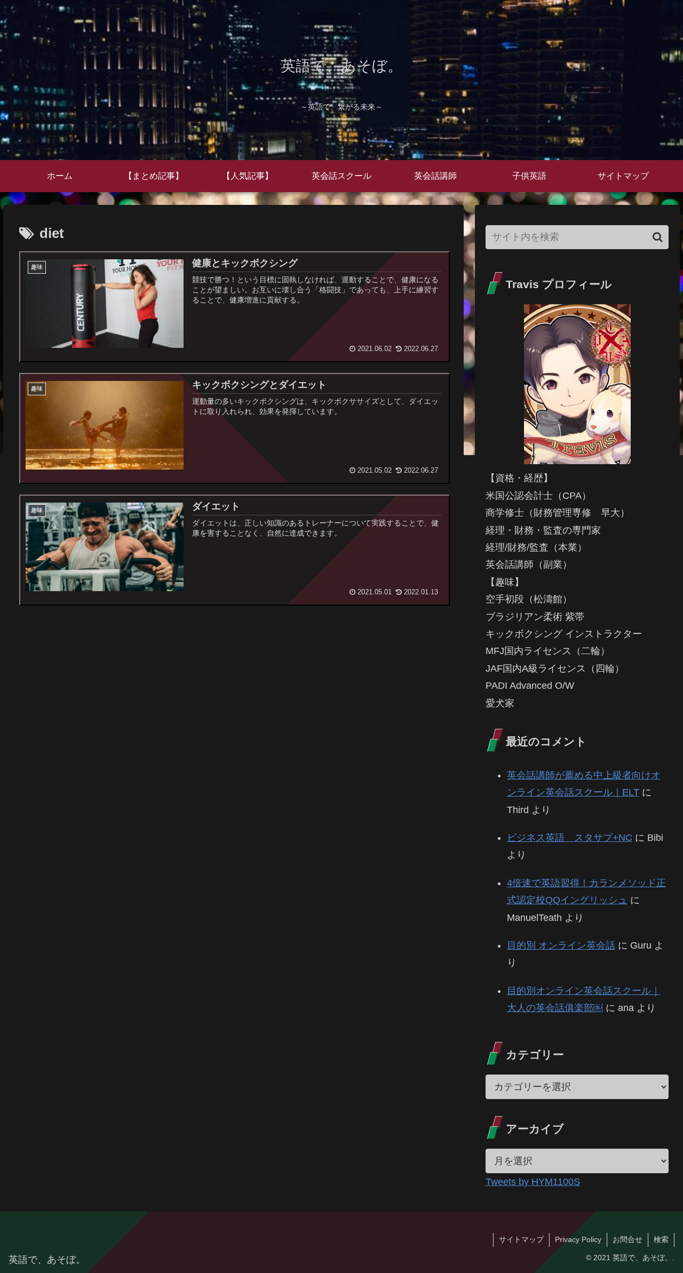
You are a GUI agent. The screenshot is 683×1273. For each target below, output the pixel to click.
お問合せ (627, 1239)
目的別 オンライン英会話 (561, 945)
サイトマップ (521, 1239)
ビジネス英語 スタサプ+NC (569, 837)
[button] (657, 237)
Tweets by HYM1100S (533, 1181)
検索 (661, 1239)
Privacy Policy (578, 1239)
